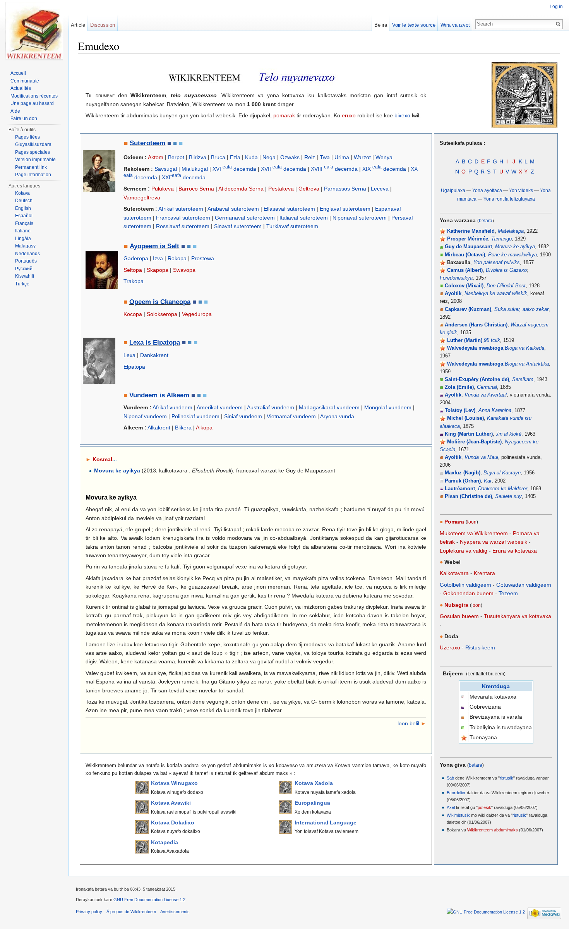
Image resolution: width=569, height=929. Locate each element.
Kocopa (132, 314)
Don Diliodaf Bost (506, 285)
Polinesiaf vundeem (195, 416)
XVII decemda (283, 169)
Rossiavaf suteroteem (182, 226)
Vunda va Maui (481, 457)
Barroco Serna (196, 188)
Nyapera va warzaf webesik (493, 542)
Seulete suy (508, 496)
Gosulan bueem (459, 616)
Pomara (454, 522)
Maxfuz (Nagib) (462, 473)
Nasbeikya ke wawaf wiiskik (495, 293)
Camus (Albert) (465, 270)
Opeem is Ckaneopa (159, 302)
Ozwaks (290, 157)
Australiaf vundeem (270, 407)
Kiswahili (24, 276)
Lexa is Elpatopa (154, 342)
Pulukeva (162, 188)
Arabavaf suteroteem (233, 209)
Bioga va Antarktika (527, 364)
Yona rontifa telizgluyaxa (509, 198)
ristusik (506, 778)
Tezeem (508, 593)
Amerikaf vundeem (220, 407)
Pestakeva (281, 188)
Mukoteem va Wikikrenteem (474, 533)
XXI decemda (184, 177)
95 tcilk (492, 340)
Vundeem (143, 395)
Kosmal (105, 459)
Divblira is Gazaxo (506, 270)
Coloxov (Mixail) (464, 285)
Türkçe (22, 284)
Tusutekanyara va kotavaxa (517, 616)
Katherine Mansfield (471, 231)
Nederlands (27, 253)
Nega (269, 157)
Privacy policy (89, 911)
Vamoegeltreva (141, 197)
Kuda (251, 157)
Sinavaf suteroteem (238, 226)
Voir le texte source (413, 25)
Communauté (24, 81)
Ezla (235, 157)
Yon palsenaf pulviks (496, 262)
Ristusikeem (480, 647)
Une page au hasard (32, 103)
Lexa (129, 355)
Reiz (309, 157)
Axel (451, 807)
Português (26, 261)
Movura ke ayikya (515, 246)
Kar (488, 481)
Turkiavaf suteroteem (292, 226)
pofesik (484, 807)
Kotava (22, 193)
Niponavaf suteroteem (359, 218)
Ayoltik (453, 293)
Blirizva (197, 157)
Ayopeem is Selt (154, 246)
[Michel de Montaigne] (102, 270)
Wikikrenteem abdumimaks (492, 830)
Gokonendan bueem (468, 593)
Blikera (183, 427)
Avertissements (175, 911)
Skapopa (157, 270)
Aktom (155, 157)
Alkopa (204, 427)
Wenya (383, 157)
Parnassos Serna (345, 188)
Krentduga (496, 686)
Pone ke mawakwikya (512, 255)
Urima (341, 157)
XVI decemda (234, 169)
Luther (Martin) (464, 340)
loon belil (408, 723)
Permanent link (31, 167)
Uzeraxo (450, 647)
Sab (450, 778)
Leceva (380, 188)
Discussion (102, 25)
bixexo (402, 115)
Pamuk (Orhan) (463, 481)
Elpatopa (134, 367)
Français (24, 223)
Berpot (176, 157)
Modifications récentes (34, 96)
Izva (158, 258)
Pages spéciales (32, 152)
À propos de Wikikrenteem (131, 911)
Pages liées (27, 137)
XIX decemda (384, 169)
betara (485, 220)
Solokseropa (162, 314)
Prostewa (202, 258)
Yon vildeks (521, 190)
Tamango (501, 239)
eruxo (349, 115)
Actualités (20, 88)
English (23, 208)
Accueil (18, 73)
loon (471, 521)
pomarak (284, 115)
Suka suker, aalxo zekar (521, 309)
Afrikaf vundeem (172, 407)
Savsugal (165, 169)
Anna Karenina (494, 410)
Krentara (484, 573)
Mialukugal (195, 169)
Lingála (23, 238)
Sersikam (522, 379)
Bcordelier (456, 792)
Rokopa (177, 258)
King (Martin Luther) (469, 434)
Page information (33, 174)
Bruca (218, 157)
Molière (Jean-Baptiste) (474, 442)
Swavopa (184, 270)
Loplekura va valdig (463, 551)
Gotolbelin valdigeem (465, 585)
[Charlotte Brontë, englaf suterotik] (99, 170)
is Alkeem (173, 395)
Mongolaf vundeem (387, 407)
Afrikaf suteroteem (180, 209)
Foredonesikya (456, 278)
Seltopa (132, 270)
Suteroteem (147, 143)
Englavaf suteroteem (345, 209)
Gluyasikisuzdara (33, 144)
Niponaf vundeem (145, 416)
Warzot (362, 157)
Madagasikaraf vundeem (329, 407)
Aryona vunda (337, 416)
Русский (24, 268)
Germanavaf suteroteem (245, 218)
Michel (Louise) (465, 418)
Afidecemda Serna (241, 188)
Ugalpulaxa (453, 190)
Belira (380, 25)
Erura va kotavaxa (514, 551)
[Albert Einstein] (99, 360)
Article (78, 25)
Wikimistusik (458, 815)
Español (24, 215)
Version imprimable (35, 159)
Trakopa (133, 281)
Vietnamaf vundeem (291, 416)
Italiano (23, 231)
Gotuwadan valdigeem (523, 585)
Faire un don (23, 118)
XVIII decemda (334, 169)
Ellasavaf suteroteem (289, 209)
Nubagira (456, 605)
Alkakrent (158, 427)
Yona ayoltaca (487, 190)
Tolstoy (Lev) (460, 410)
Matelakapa (511, 231)
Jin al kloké (508, 434)
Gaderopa (135, 258)
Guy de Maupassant (468, 246)
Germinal (487, 387)
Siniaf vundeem (243, 416)
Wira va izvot (455, 25)
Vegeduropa (197, 314)
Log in (556, 6)
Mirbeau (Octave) (465, 255)
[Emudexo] (34, 31)
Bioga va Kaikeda (524, 348)
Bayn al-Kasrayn (502, 473)
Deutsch (24, 200)
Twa (325, 157)
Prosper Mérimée (467, 239)
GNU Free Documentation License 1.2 (149, 899)
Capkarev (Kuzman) (468, 309)
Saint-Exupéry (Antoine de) (477, 379)
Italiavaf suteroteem (303, 218)
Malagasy (25, 246)
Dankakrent (154, 355)
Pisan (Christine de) (468, 496)
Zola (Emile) (459, 387)
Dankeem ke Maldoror (502, 488)
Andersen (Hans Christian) (476, 325)
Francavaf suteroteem (183, 218)
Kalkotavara (454, 573)
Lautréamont (460, 488)
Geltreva (308, 188)
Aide (15, 111)
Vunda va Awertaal (485, 395)
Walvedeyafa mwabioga (475, 348)
